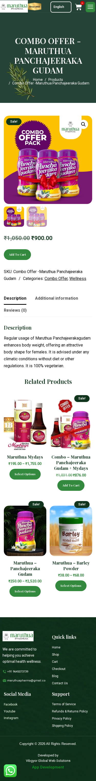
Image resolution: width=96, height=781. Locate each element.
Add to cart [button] (70, 485)
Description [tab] (15, 298)
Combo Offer (56, 278)
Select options (25, 474)
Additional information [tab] (56, 298)
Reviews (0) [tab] (15, 310)
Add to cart (17, 254)
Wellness (77, 278)
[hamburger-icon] (90, 7)
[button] (83, 124)
